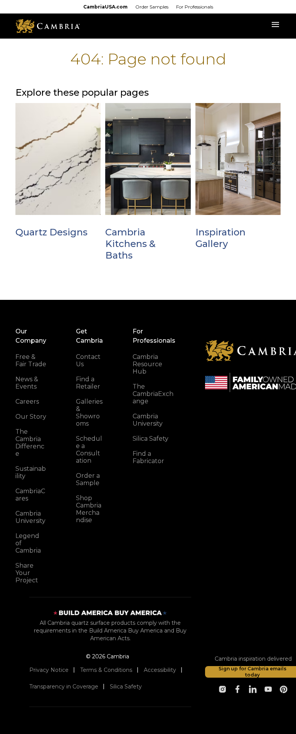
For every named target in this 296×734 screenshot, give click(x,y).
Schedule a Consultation (89, 449)
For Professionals (194, 7)
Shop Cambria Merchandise (88, 509)
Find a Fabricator (148, 457)
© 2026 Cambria (107, 656)
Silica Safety (150, 438)
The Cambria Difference (29, 442)
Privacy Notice (49, 669)
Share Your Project (26, 573)
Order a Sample (88, 479)
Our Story (30, 416)
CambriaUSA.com (105, 7)
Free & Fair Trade (30, 360)
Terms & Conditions (106, 669)
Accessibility (160, 669)
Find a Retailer (88, 382)
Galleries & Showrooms (89, 412)
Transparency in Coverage (63, 686)
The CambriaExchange (153, 394)
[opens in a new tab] (222, 689)
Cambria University (30, 517)
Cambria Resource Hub (147, 364)
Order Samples (151, 7)
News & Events (26, 382)
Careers (27, 401)
